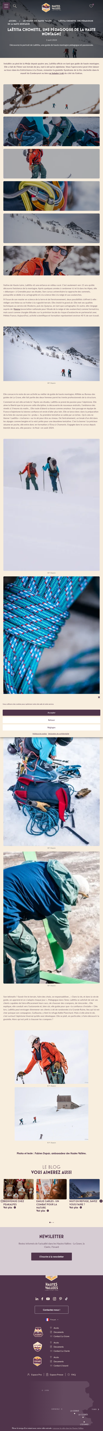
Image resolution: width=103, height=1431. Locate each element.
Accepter (52, 712)
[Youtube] (48, 1299)
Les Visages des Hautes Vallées (37, 21)
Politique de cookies (40, 734)
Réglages (51, 727)
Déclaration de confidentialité (58, 734)
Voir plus (7, 1207)
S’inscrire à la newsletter (51, 1256)
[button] (99, 697)
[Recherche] (14, 6)
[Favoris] (91, 6)
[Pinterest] (60, 1299)
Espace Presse (56, 1374)
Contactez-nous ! (51, 1309)
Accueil (12, 21)
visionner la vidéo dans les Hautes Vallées (68, 1428)
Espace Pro (36, 1374)
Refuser (51, 720)
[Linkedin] (37, 1299)
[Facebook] (42, 1299)
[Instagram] (54, 1299)
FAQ (73, 1374)
